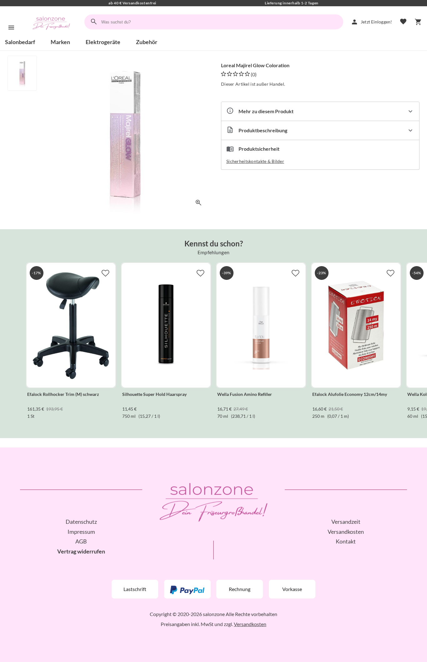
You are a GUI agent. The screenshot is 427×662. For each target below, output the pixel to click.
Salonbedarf (20, 41)
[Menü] (11, 27)
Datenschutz (81, 521)
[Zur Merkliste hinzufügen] (105, 273)
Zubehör (146, 41)
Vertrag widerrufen (81, 551)
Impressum (81, 531)
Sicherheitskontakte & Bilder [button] (255, 161)
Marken (60, 41)
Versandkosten (346, 531)
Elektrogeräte (103, 41)
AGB (81, 541)
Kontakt (346, 541)
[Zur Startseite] (51, 35)
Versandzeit (345, 521)
